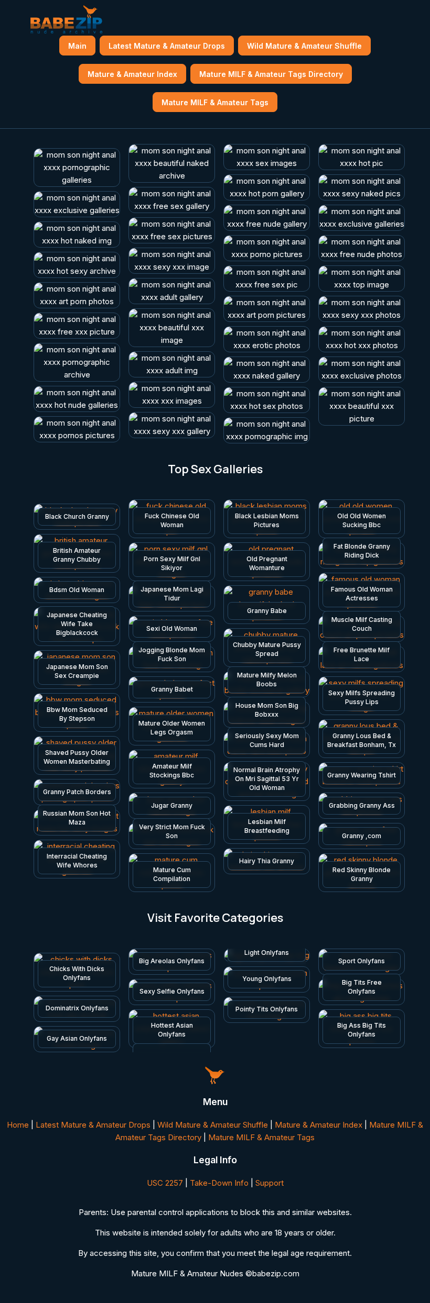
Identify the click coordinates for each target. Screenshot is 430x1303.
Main (77, 45)
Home (18, 1125)
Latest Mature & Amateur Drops (167, 45)
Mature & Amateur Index (132, 74)
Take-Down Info (219, 1183)
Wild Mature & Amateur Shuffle (304, 45)
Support (269, 1183)
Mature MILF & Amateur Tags (215, 102)
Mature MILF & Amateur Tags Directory (271, 74)
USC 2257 (165, 1183)
